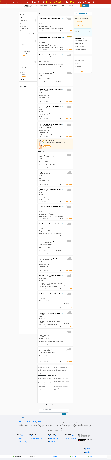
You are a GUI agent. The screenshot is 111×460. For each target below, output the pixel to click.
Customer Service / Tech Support (29, 33)
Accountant (24, 24)
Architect (24, 26)
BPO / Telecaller (25, 28)
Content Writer (25, 30)
